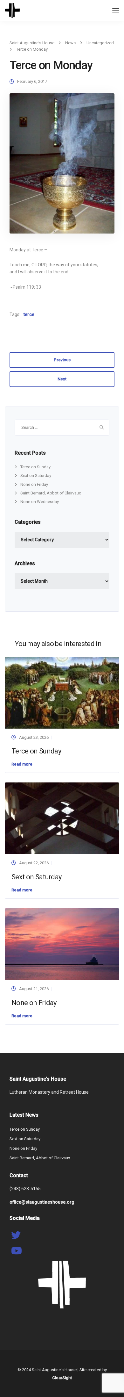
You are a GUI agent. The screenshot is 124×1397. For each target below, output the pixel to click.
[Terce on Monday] (62, 166)
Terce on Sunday (35, 466)
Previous (62, 359)
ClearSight (62, 1377)
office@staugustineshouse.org (42, 1202)
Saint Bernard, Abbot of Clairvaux (50, 493)
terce (29, 314)
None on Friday (34, 484)
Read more (21, 764)
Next (62, 379)
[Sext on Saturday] (62, 818)
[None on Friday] (62, 943)
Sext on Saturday (35, 475)
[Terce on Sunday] (62, 692)
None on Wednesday (39, 501)
